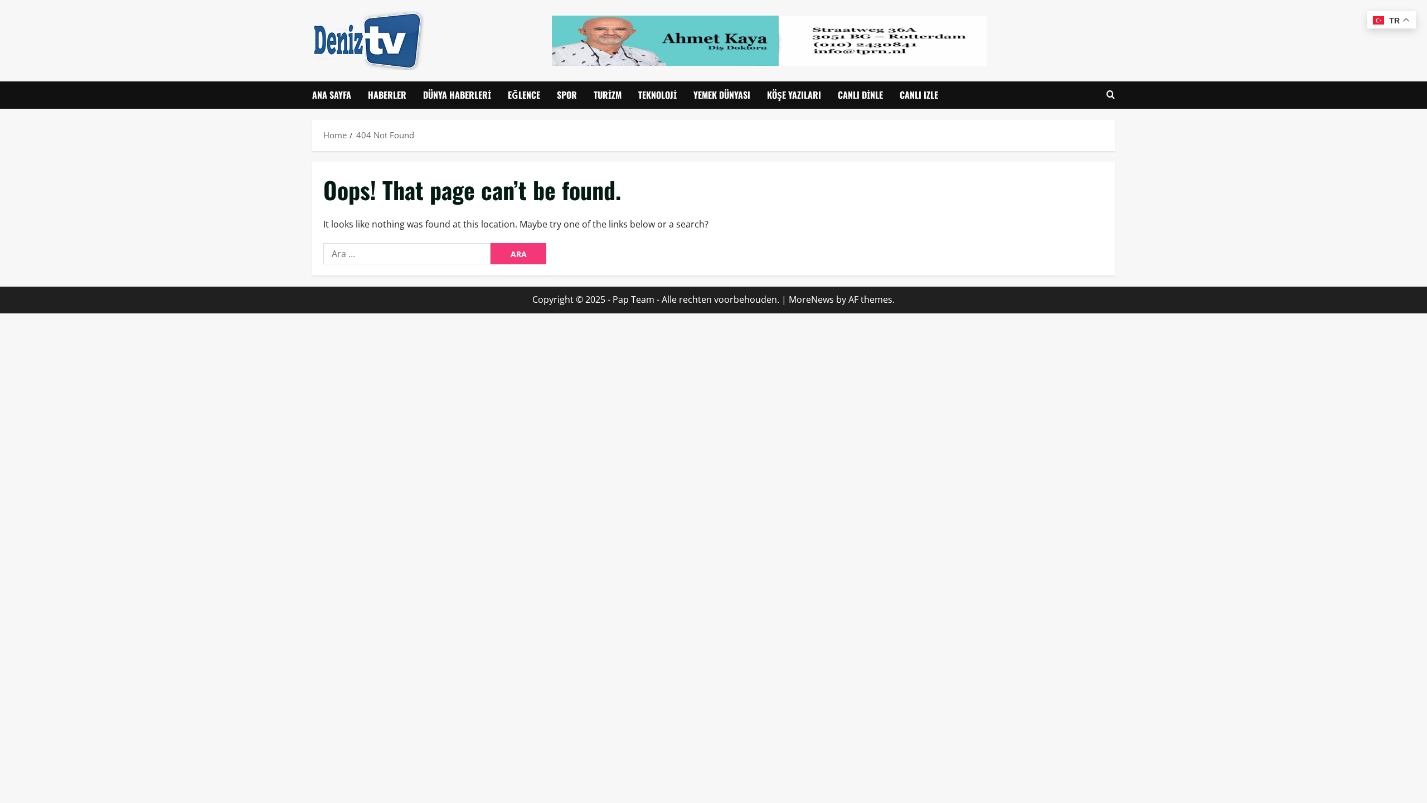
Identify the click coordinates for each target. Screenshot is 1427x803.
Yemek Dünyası (721, 94)
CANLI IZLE (919, 94)
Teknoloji (657, 94)
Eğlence (524, 94)
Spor (567, 94)
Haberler (387, 94)
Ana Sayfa (331, 94)
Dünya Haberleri (457, 94)
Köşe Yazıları (794, 94)
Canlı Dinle (860, 94)
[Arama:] (407, 253)
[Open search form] (1110, 95)
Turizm (608, 94)
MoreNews (811, 299)
